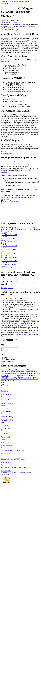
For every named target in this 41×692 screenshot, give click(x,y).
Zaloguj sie (4, 591)
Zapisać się (10, 591)
